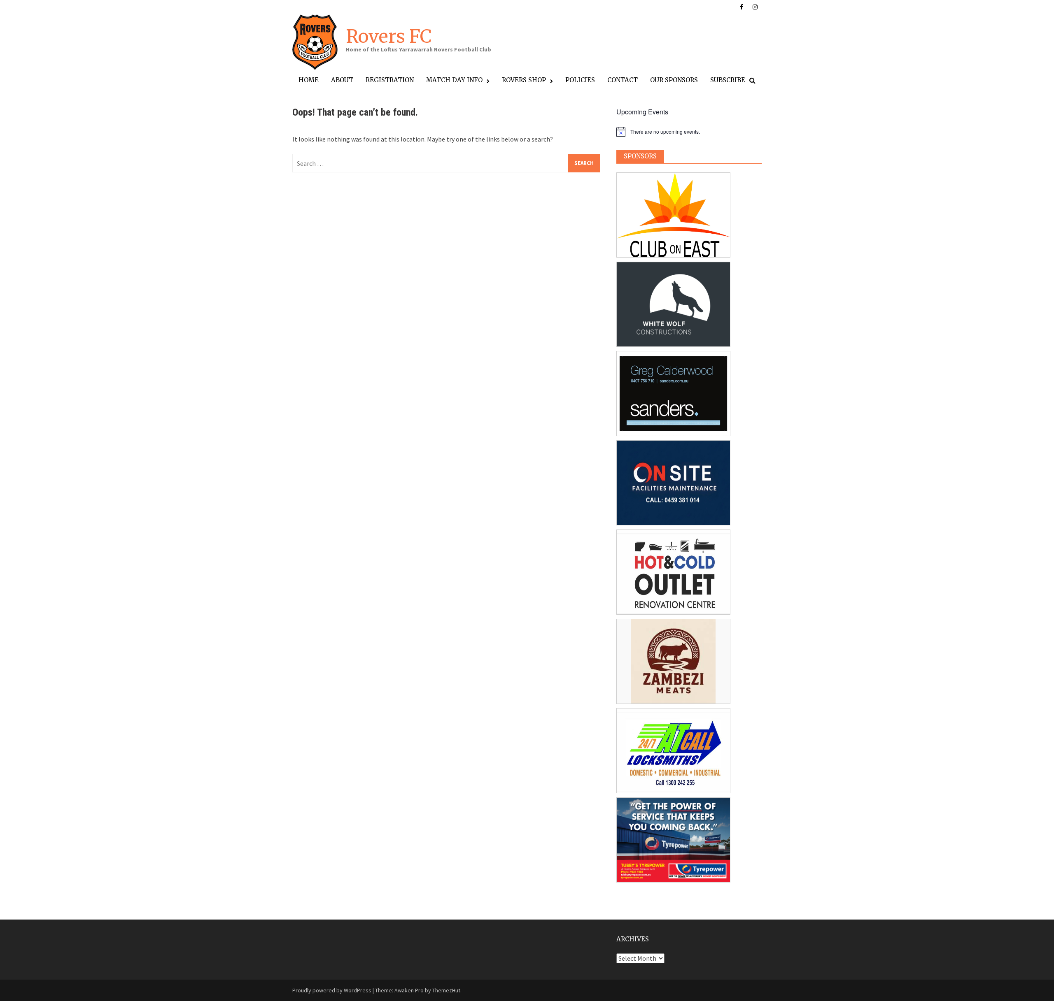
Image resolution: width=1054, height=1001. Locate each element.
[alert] (689, 132)
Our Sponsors (674, 80)
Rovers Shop (524, 80)
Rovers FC (388, 36)
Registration (390, 80)
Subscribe (727, 80)
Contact (622, 80)
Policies (580, 80)
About (342, 80)
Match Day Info (454, 80)
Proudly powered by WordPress (331, 990)
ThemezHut (446, 990)
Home (308, 80)
